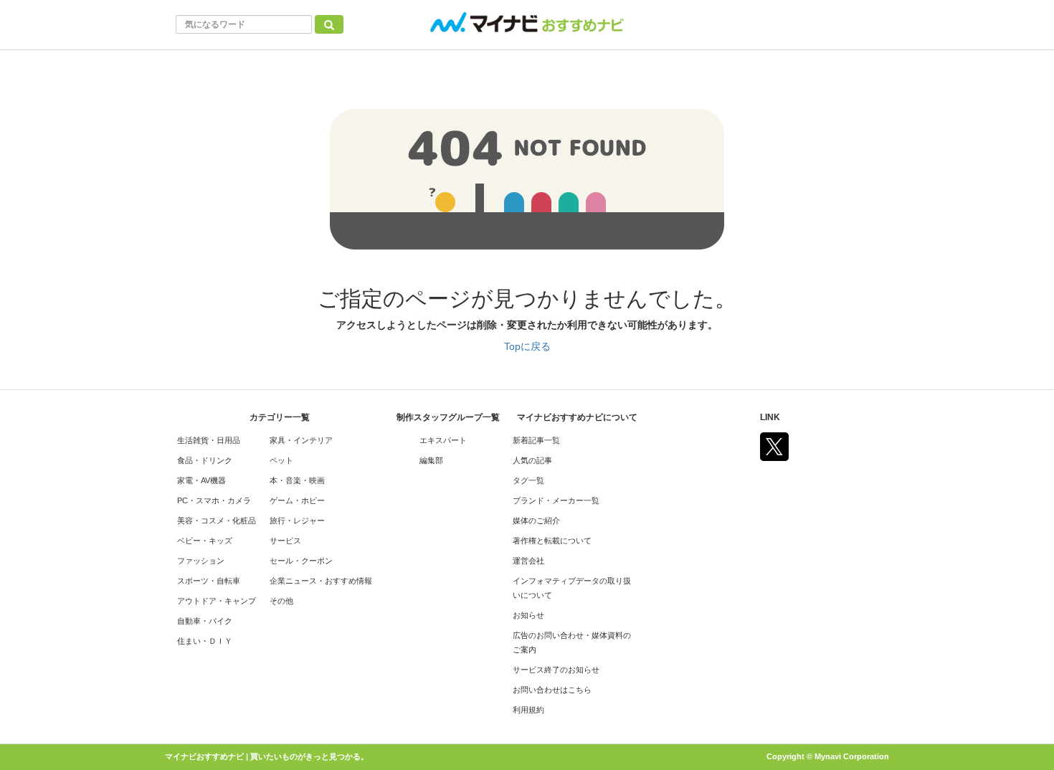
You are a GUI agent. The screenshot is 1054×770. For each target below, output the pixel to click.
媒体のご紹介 (536, 520)
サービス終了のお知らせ (556, 669)
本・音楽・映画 (297, 480)
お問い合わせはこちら (552, 689)
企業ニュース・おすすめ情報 (321, 580)
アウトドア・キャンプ (216, 600)
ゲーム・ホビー (297, 500)
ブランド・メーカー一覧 (556, 500)
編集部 (431, 460)
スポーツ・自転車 (208, 580)
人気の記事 (532, 460)
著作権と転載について (552, 540)
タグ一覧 (528, 480)
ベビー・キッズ (204, 540)
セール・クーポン (301, 560)
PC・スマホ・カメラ (214, 500)
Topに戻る (527, 346)
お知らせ (528, 615)
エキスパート (443, 440)
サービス (285, 540)
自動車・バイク (204, 621)
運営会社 (528, 560)
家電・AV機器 (201, 480)
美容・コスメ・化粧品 (216, 520)
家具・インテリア (301, 440)
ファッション (200, 560)
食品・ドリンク (204, 460)
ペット (281, 460)
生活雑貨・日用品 (208, 440)
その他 (281, 600)
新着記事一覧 (536, 440)
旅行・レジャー (297, 520)
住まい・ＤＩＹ (204, 641)
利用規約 (528, 709)
